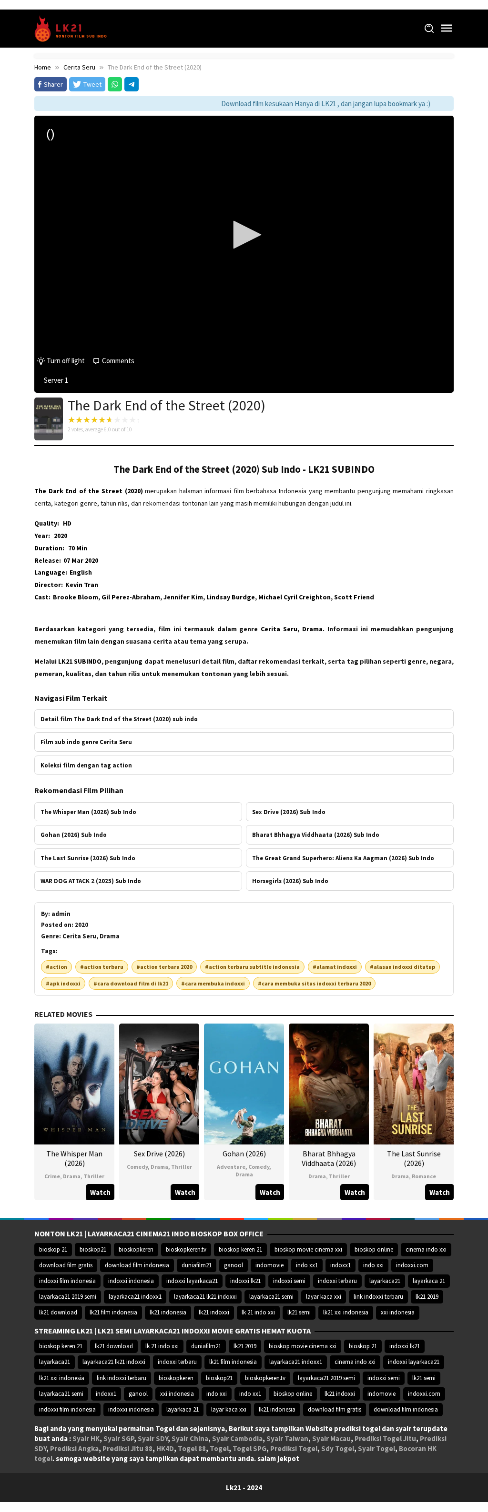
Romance (424, 1176)
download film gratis (65, 1265)
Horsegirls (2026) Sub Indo (290, 881)
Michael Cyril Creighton (294, 597)
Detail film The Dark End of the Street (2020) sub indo (119, 719)
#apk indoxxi (63, 983)
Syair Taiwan (287, 1438)
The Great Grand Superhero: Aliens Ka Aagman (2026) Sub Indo (343, 858)
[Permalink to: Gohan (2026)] (244, 1082)
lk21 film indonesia (113, 1312)
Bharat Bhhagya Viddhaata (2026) (329, 1158)
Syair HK (86, 1438)
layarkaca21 (384, 1281)
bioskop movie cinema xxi (308, 1249)
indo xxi (373, 1265)
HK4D (165, 1448)
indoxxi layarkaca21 (192, 1281)
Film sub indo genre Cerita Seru (86, 742)
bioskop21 (93, 1249)
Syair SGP (118, 1438)
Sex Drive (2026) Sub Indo (288, 812)
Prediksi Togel (293, 1448)
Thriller (93, 1176)
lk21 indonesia (168, 1312)
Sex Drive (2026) (159, 1153)
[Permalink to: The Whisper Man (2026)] (74, 1082)
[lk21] (73, 27)
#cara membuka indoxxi (213, 983)
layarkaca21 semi (271, 1297)
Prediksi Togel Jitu (385, 1438)
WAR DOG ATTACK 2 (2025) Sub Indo (91, 881)
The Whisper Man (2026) (74, 1158)
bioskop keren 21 (240, 1249)
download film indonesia (137, 1265)
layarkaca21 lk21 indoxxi (205, 1297)
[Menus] (446, 28)
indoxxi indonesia (131, 1281)
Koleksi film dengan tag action (86, 765)
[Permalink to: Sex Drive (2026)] (159, 1082)
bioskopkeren (136, 1249)
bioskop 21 (53, 1249)
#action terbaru (101, 966)
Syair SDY (153, 1438)
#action (56, 966)
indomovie (269, 1265)
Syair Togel (376, 1448)
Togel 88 (192, 1448)
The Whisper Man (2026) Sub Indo (88, 812)
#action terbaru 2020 (164, 966)
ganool (233, 1265)
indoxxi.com (412, 1265)
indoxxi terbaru (337, 1281)
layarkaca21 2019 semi (67, 1297)
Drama (72, 1176)
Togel (219, 1448)
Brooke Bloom (75, 597)
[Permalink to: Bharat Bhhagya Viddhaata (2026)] (328, 1082)
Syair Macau (331, 1438)
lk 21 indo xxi (258, 1312)
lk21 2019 (427, 1297)
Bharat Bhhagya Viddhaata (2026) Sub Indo (315, 834)
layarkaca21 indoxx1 (135, 1297)
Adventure (231, 1166)
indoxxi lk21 (245, 1281)
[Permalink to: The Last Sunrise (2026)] (413, 1082)
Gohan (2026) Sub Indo (74, 834)
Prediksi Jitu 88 (127, 1448)
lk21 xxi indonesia (345, 1312)
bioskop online (374, 1249)
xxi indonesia (398, 1312)
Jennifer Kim (183, 597)
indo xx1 (307, 1265)
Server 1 (56, 380)
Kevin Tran (81, 584)
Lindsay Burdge (230, 597)
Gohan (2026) (244, 1153)
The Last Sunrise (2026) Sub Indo (88, 858)
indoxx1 (340, 1265)
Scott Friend (354, 597)
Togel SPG (249, 1448)
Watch (100, 1192)
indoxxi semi (289, 1281)
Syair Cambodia (237, 1438)
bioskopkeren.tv (186, 1249)
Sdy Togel (337, 1448)
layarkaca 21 (429, 1281)
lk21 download (58, 1312)
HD (67, 523)
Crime (52, 1176)
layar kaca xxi (323, 1297)
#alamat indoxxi (335, 966)
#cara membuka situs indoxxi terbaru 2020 (314, 983)
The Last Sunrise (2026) (414, 1158)
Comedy (137, 1166)
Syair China (190, 1438)
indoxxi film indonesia (67, 1281)
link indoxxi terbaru (378, 1297)
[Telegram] (131, 84)
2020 (60, 535)
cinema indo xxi (426, 1249)
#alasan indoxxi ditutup (402, 966)
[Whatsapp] (115, 84)
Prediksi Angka (74, 1448)
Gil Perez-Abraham (131, 597)
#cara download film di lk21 (130, 983)
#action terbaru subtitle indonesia (252, 966)
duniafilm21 (197, 1265)
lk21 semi (299, 1312)
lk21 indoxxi (214, 1312)
